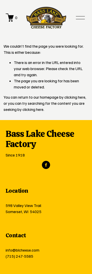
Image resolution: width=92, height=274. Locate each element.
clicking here (74, 97)
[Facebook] (46, 165)
